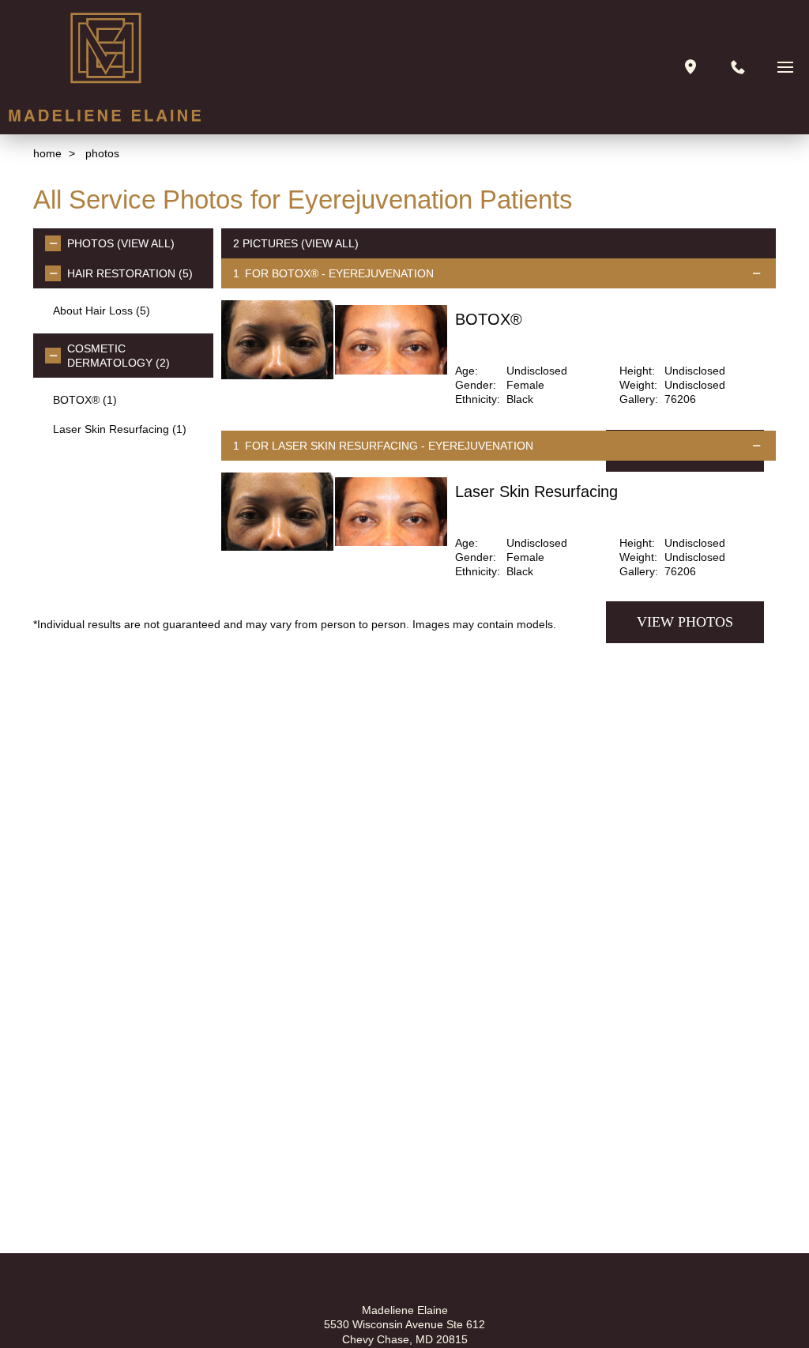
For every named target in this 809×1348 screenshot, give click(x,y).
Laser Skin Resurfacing (119, 429)
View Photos (685, 622)
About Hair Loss (101, 310)
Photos (90, 243)
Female (525, 384)
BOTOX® (85, 399)
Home (47, 153)
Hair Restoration (130, 273)
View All (146, 243)
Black (519, 399)
